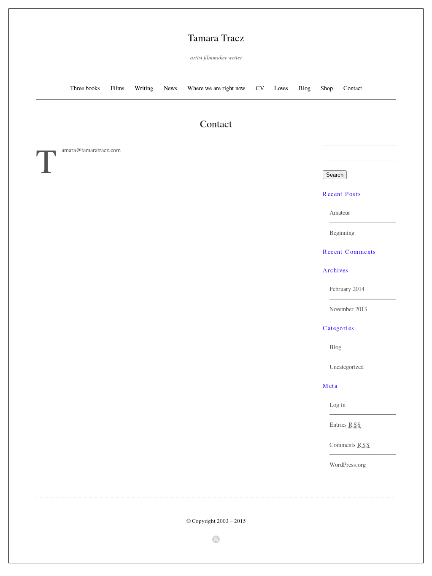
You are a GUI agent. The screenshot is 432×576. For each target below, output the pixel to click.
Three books (85, 88)
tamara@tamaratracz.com (91, 150)
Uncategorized (346, 367)
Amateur (339, 212)
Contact (352, 88)
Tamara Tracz (216, 37)
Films (117, 88)
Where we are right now (216, 88)
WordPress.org (347, 464)
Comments (349, 445)
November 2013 (348, 309)
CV (260, 88)
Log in (337, 405)
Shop (327, 88)
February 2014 (346, 289)
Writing (144, 88)
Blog (304, 88)
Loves (281, 88)
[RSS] (216, 539)
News (170, 88)
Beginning (341, 233)
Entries (345, 424)
